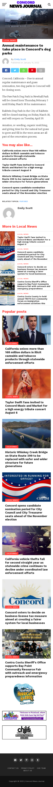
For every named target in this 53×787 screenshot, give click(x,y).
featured (23, 201)
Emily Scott (20, 59)
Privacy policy (27, 768)
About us (27, 771)
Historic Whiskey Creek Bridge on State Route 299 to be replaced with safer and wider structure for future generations (25, 179)
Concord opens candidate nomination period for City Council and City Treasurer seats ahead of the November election (26, 190)
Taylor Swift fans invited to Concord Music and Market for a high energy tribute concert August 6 (23, 168)
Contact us (13, 768)
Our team (41, 768)
